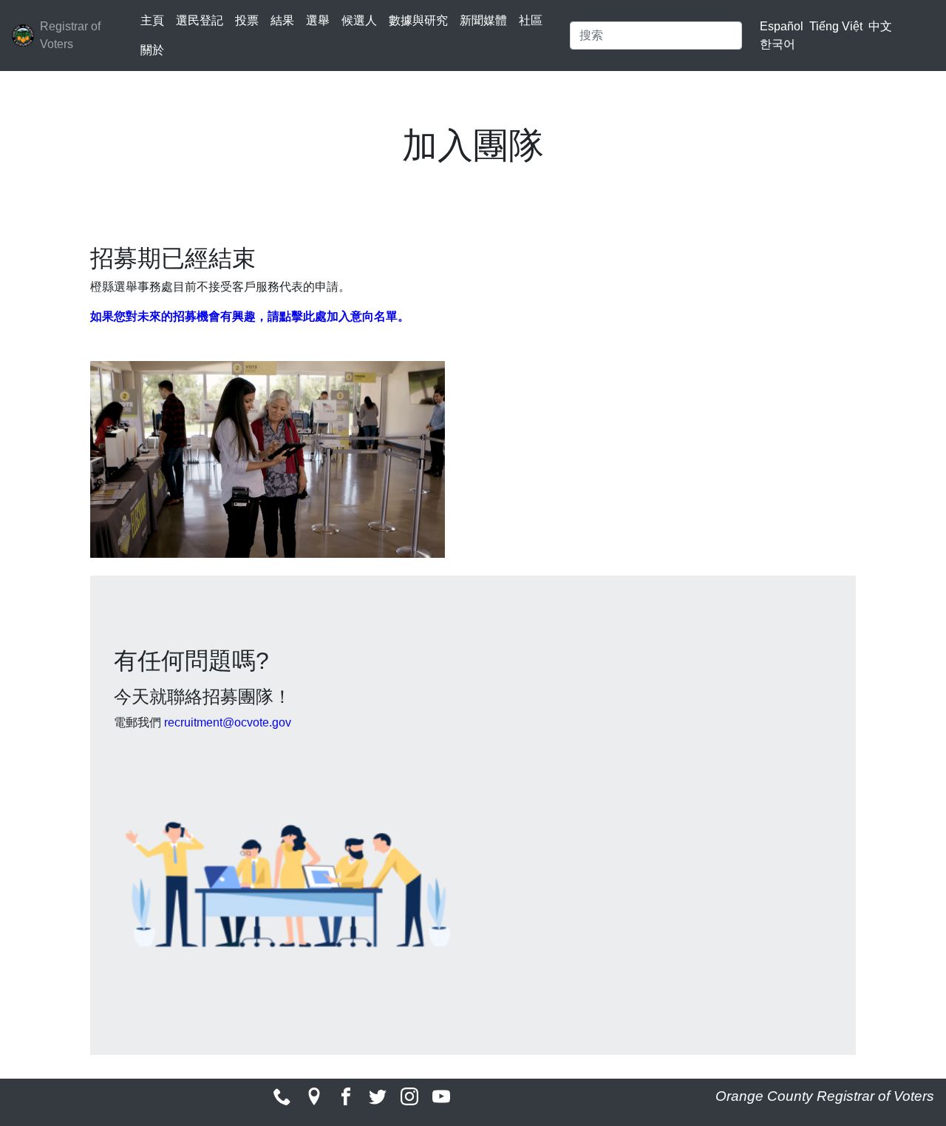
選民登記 (199, 20)
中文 (880, 26)
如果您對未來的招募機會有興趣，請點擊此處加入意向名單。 (249, 316)
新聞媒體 (483, 20)
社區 (530, 20)
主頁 (152, 20)
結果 (282, 20)
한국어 (777, 44)
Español (781, 26)
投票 (247, 20)
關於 (152, 50)
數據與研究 (418, 20)
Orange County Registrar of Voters (824, 1096)
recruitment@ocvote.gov (227, 722)
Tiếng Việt (835, 26)
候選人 (359, 20)
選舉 (318, 20)
